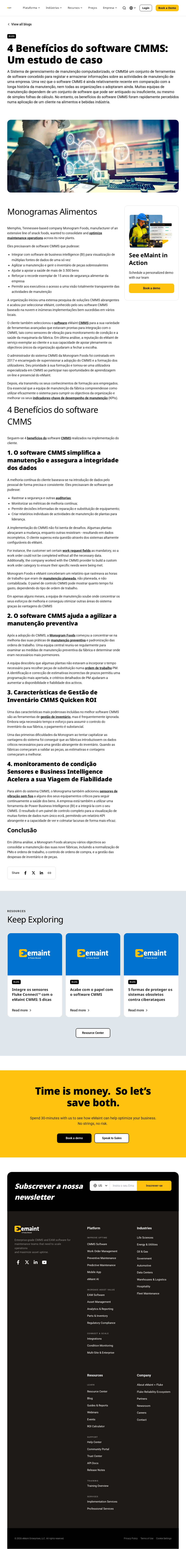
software (60, 323)
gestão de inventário (55, 717)
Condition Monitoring (100, 1345)
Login (145, 8)
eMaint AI (93, 1279)
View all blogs (21, 24)
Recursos (74, 7)
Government (144, 1258)
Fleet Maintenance (148, 1293)
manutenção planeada (59, 578)
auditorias (63, 498)
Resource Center (93, 1033)
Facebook (18, 1262)
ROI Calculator (96, 1426)
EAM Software (96, 1295)
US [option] (100, 1185)
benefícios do (37, 438)
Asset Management (99, 1302)
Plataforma (30, 7)
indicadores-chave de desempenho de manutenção (70, 398)
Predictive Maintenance (101, 1265)
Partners (142, 1398)
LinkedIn (35, 1262)
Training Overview (97, 1485)
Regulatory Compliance (101, 1323)
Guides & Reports (97, 1405)
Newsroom (143, 1405)
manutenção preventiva (68, 640)
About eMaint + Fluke (150, 1384)
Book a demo (151, 288)
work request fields (76, 551)
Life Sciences (145, 1237)
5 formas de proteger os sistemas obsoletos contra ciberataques (150, 994)
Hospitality (143, 1286)
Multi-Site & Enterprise (100, 1352)
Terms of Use (147, 1538)
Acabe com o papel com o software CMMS (91, 992)
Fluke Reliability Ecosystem (153, 1392)
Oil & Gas (142, 1251)
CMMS (84, 323)
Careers (141, 1412)
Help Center (94, 1442)
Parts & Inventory (97, 1315)
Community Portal (98, 1449)
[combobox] (100, 1186)
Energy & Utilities (147, 1244)
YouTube (44, 1262)
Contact (142, 1419)
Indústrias (52, 7)
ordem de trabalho (98, 668)
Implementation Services (102, 1501)
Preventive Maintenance (101, 1258)
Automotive (144, 1265)
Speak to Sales (112, 1138)
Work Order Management (102, 1251)
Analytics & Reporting (100, 1309)
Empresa (108, 7)
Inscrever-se (154, 1185)
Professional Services (100, 1508)
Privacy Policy (131, 1538)
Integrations (94, 1338)
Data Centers (145, 1272)
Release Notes (96, 1470)
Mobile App (94, 1272)
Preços (92, 7)
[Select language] (132, 8)
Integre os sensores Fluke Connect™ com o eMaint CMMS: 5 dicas (32, 994)
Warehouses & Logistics (151, 1279)
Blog (90, 1398)
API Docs (92, 1463)
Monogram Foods (62, 635)
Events (91, 1419)
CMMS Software (97, 1244)
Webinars (92, 1412)
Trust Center (94, 1456)
